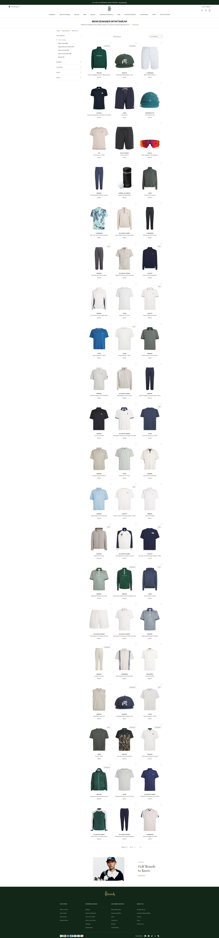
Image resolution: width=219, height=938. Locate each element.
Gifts (154, 14)
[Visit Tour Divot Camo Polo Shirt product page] (124, 724)
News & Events (64, 920)
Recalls (113, 924)
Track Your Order (90, 917)
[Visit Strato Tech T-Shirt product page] (124, 284)
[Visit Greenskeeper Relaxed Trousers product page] (99, 163)
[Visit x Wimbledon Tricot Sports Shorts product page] (99, 604)
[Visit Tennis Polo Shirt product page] (150, 644)
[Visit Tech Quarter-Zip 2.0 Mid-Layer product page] (99, 284)
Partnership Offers (116, 913)
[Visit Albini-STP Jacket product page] (99, 524)
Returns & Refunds (91, 913)
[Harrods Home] (109, 8)
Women (76, 14)
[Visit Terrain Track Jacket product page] (150, 163)
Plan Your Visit (64, 909)
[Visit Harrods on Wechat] (158, 936)
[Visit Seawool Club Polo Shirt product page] (150, 444)
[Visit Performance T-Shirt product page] (99, 123)
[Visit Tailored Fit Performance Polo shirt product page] (124, 243)
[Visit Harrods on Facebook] (145, 936)
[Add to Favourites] (110, 43)
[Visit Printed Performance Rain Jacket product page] (99, 765)
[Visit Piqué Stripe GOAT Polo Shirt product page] (150, 324)
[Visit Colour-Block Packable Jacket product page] (99, 805)
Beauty (93, 14)
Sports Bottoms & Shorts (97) (66, 47)
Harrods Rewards (116, 909)
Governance (140, 924)
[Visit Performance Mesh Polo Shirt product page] (150, 724)
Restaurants (63, 917)
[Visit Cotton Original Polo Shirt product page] (150, 284)
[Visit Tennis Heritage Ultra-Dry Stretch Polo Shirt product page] (99, 83)
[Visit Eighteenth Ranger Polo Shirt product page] (99, 564)
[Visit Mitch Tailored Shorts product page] (150, 43)
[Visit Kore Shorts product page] (124, 83)
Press (138, 920)
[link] (108, 869)
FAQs (112, 917)
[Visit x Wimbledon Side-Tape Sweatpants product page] (124, 805)
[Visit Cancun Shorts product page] (124, 123)
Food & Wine (144, 14)
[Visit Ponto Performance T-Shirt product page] (150, 404)
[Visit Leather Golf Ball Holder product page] (124, 163)
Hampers (88, 924)
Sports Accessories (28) (64, 53)
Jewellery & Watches (106, 14)
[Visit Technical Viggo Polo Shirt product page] (150, 805)
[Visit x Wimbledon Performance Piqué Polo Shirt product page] (124, 404)
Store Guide (63, 913)
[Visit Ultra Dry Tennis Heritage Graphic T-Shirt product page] (124, 484)
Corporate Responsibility (143, 913)
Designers (52, 14)
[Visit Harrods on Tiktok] (152, 936)
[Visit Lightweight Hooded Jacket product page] (124, 364)
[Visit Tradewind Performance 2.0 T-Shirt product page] (124, 765)
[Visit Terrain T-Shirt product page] (99, 724)
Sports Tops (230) (63, 43)
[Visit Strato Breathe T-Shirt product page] (124, 324)
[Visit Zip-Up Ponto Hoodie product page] (150, 564)
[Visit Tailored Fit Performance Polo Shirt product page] (150, 765)
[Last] (140, 847)
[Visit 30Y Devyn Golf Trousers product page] (150, 203)
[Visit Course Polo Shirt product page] (99, 404)
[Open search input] (202, 10)
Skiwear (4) (61, 57)
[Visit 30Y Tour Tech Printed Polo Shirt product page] (99, 203)
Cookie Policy (115, 927)
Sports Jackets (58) (63, 50)
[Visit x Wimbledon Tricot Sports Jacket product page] (124, 524)
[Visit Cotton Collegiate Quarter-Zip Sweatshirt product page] (99, 43)
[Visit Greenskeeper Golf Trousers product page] (99, 243)
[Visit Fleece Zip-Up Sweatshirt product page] (150, 243)
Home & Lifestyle (130, 14)
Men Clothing (62, 40)
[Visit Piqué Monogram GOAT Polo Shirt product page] (99, 364)
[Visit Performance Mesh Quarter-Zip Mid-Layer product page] (124, 564)
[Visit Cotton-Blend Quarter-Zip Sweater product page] (124, 203)
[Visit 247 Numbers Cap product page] (150, 83)
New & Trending (65, 14)
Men (85, 14)
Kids (118, 14)
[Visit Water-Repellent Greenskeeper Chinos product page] (150, 364)
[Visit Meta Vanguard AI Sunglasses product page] (150, 123)
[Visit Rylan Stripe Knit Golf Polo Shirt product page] (124, 644)
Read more (136, 24)
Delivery (88, 909)
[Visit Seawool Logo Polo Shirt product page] (99, 444)
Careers (139, 917)
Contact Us (114, 920)
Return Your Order (91, 920)
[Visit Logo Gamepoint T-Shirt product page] (99, 324)
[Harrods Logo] (109, 893)
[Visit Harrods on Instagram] (148, 936)
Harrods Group (141, 909)
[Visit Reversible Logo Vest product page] (99, 684)
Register (208, 6)
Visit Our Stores (165, 14)
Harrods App (89, 927)
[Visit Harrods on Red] (155, 936)
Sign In (203, 6)
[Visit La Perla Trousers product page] (99, 644)
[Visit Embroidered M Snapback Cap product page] (124, 43)
